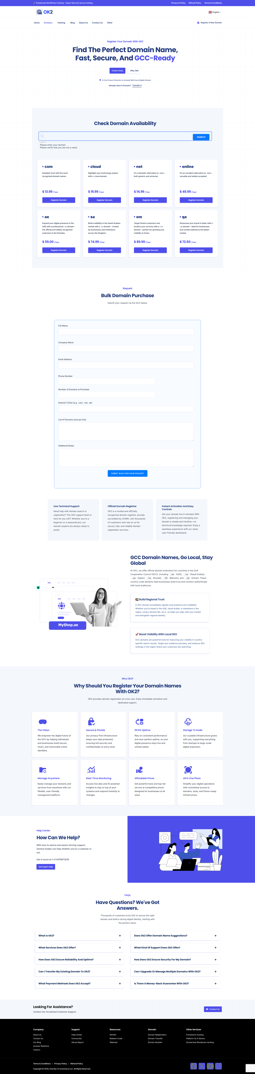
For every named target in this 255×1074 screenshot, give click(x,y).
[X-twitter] (202, 1066)
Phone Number (65, 376)
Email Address (65, 359)
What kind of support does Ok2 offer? (157, 947)
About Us (83, 22)
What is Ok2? (46, 935)
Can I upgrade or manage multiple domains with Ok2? (167, 971)
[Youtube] (210, 1066)
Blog (72, 22)
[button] (79, 935)
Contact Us (97, 22)
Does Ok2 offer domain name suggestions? (160, 935)
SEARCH (201, 137)
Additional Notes (66, 445)
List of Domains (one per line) (72, 419)
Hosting (61, 22)
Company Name (66, 342)
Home (37, 22)
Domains (48, 22)
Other (109, 22)
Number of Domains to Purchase (73, 389)
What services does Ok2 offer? (57, 947)
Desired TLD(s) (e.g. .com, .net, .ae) (75, 402)
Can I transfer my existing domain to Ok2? (64, 971)
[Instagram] (218, 1066)
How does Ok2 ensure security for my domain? (162, 959)
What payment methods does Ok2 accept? (64, 983)
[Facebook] (193, 1066)
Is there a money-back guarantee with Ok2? (161, 983)
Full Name (63, 325)
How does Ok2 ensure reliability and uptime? (66, 959)
